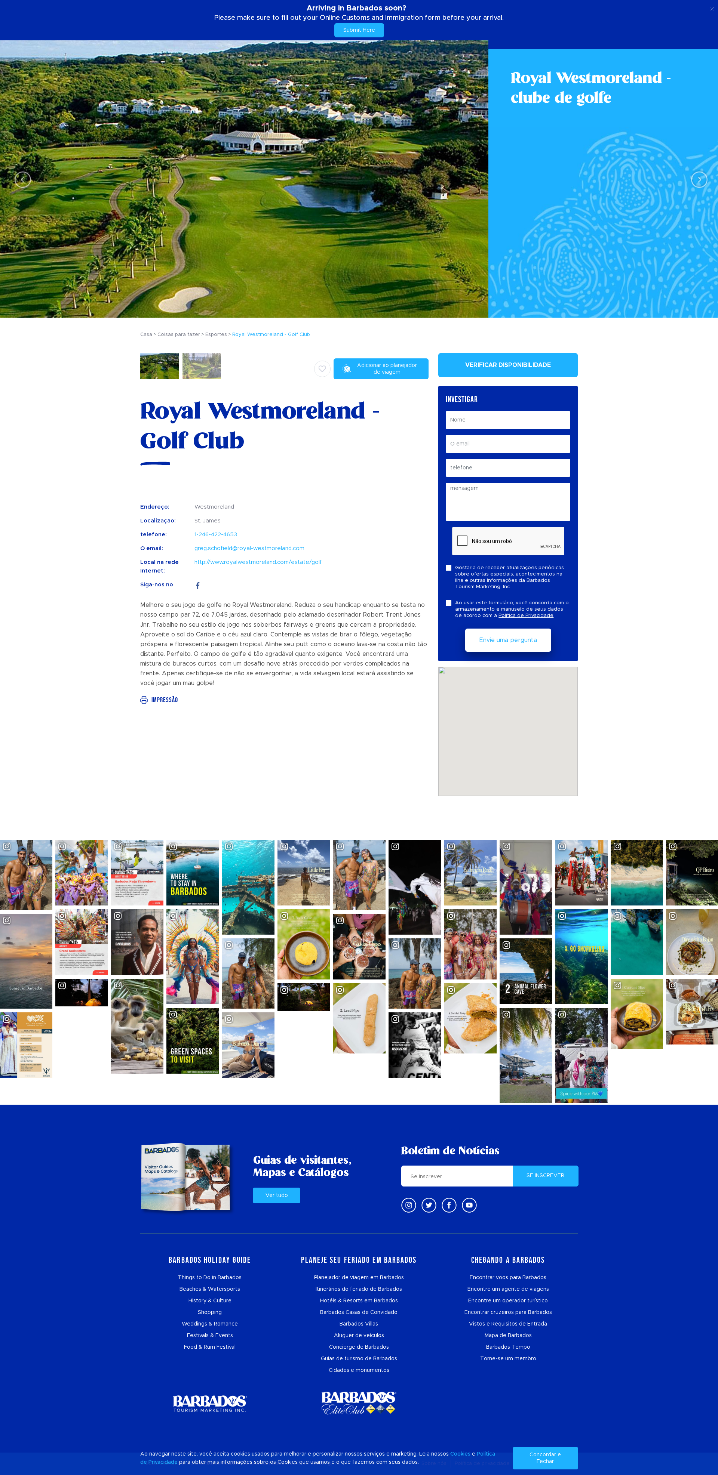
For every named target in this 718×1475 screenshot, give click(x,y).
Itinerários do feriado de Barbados (359, 1289)
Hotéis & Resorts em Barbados (359, 1300)
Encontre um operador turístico (508, 1300)
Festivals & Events (210, 1335)
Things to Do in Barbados (210, 1277)
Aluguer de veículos (359, 1335)
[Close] (712, 7)
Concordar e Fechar (545, 1458)
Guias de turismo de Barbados (359, 1358)
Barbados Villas (359, 1324)
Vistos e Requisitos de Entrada (508, 1324)
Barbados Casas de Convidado (359, 1312)
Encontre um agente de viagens (508, 1289)
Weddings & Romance (210, 1324)
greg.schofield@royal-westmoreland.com (249, 548)
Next (697, 179)
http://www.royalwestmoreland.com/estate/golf (258, 562)
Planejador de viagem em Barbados (359, 1277)
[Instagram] (408, 1205)
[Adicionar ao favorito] (322, 369)
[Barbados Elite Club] (359, 1403)
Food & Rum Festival (210, 1347)
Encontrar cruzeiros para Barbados (508, 1312)
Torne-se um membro (508, 1358)
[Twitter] (428, 1205)
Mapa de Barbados (508, 1335)
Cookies (460, 1454)
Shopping (210, 1312)
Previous (20, 179)
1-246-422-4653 (215, 534)
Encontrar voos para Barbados (508, 1277)
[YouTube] (469, 1205)
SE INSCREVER (545, 1175)
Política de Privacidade (525, 615)
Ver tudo (277, 1195)
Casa (146, 334)
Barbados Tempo (508, 1347)
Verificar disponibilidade (508, 365)
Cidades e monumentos (359, 1370)
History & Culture (209, 1300)
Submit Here (359, 30)
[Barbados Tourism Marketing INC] (209, 1403)
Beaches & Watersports (210, 1289)
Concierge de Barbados (359, 1347)
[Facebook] (198, 584)
